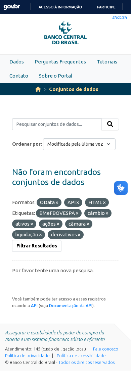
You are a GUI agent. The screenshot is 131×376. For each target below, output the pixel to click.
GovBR (11, 7)
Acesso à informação (60, 7)
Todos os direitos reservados (86, 362)
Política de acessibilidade (81, 355)
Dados (16, 61)
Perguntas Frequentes (60, 61)
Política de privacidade (27, 355)
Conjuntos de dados (73, 89)
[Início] (38, 89)
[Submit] (110, 124)
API (34, 305)
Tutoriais (107, 61)
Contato (18, 76)
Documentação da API (70, 305)
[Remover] (57, 203)
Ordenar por (26, 144)
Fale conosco (105, 348)
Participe (106, 7)
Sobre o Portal (55, 76)
